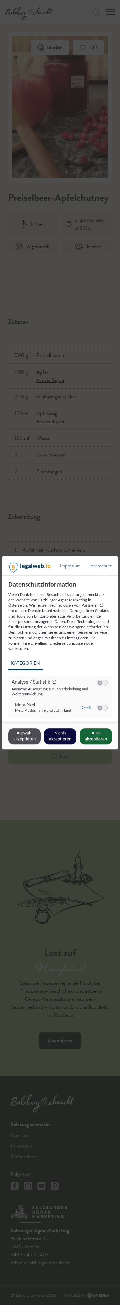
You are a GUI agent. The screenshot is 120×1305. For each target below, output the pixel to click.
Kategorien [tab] (25, 663)
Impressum (70, 566)
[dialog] (60, 652)
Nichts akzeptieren (60, 736)
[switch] (102, 683)
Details (85, 707)
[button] (100, 683)
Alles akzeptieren (96, 736)
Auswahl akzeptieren (24, 736)
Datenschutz (100, 566)
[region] (60, 651)
